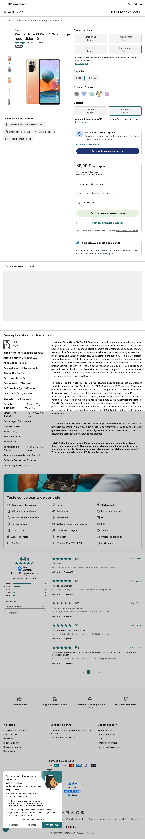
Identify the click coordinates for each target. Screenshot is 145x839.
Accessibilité (120, 819)
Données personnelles (99, 819)
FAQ (100, 738)
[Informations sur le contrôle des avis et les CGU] (37, 573)
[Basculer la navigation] (4, 4)
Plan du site (136, 819)
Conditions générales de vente (69, 819)
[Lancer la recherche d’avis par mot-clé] (44, 612)
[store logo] (17, 4)
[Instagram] (77, 812)
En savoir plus (81, 63)
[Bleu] (84, 93)
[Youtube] (82, 812)
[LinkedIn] (67, 812)
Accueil (6, 20)
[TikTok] (72, 812)
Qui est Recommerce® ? (14, 730)
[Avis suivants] (109, 672)
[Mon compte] (135, 4)
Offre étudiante (10, 734)
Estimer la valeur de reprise (108, 151)
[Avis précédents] (83, 672)
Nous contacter (105, 730)
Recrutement (9, 751)
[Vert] (91, 93)
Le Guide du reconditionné (63, 737)
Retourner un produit (107, 743)
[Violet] (106, 93)
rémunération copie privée (127, 231)
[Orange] (99, 93)
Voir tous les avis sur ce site (24, 578)
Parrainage (8, 738)
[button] (72, 827)
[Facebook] (62, 812)
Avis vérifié (136, 558)
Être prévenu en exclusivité (110, 213)
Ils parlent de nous (12, 743)
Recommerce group (12, 747)
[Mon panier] (141, 4)
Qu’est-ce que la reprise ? (88, 144)
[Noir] (76, 93)
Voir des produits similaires (108, 223)
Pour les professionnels (109, 747)
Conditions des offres (108, 734)
